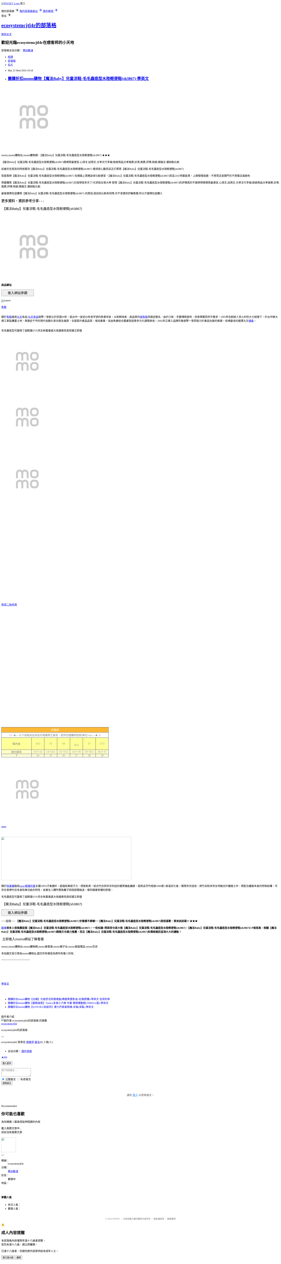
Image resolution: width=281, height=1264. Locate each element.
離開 (19, 1257)
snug (3, 826)
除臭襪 (10, 886)
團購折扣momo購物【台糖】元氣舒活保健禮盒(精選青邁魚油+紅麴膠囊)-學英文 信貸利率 (59, 999)
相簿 (10, 57)
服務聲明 (171, 1219)
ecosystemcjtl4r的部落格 (28, 25)
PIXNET (116, 1219)
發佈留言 (7, 1083)
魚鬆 (4, 307)
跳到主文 (6, 34)
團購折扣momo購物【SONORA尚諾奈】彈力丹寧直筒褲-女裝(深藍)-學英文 (51, 1007)
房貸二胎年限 (9, 604)
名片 (10, 64)
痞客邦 (30, 1042)
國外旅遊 (26, 1051)
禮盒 (251, 320)
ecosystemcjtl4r (9, 1023)
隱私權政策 (159, 1219)
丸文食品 (33, 317)
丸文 (19, 317)
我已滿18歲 (8, 1257)
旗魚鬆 (144, 317)
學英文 (5, 983)
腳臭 (4, 927)
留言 (37, 1042)
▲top (4, 1057)
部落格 (12, 60)
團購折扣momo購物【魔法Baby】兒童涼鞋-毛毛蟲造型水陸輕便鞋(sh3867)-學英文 (78, 78)
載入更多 (7, 1063)
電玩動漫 (28, 50)
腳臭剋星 (30, 886)
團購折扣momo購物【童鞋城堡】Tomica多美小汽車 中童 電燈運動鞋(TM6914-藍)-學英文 (58, 1003)
